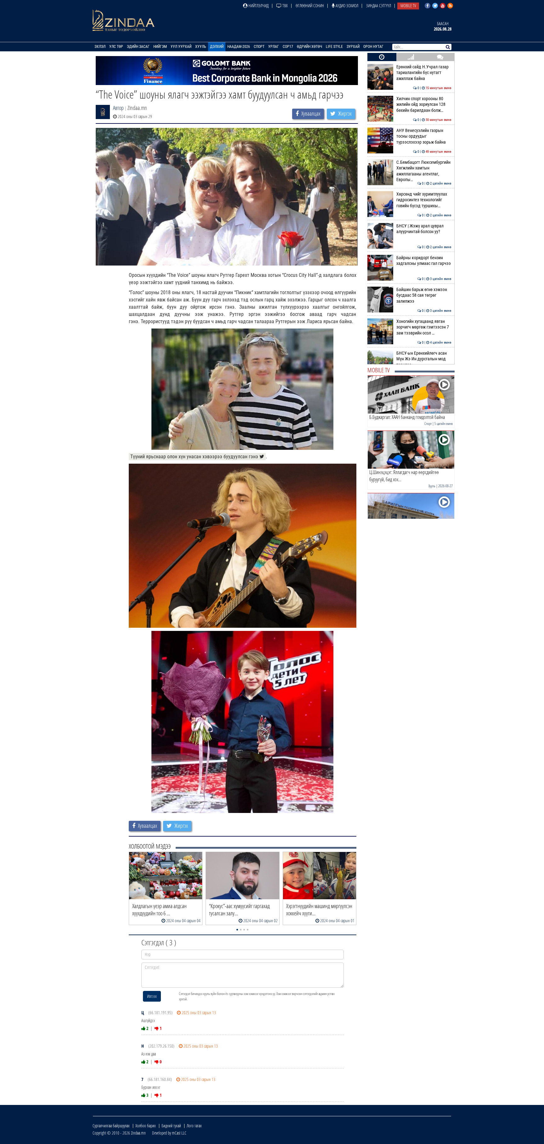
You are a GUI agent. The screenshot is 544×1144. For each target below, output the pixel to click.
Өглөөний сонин (310, 6)
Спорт (259, 46)
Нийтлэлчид (258, 6)
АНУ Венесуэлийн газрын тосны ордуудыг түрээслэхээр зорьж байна (423, 136)
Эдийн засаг (138, 46)
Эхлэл (99, 46)
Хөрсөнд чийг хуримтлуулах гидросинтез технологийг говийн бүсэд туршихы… (423, 200)
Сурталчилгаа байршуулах (111, 1126)
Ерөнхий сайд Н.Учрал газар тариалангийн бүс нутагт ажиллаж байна (423, 72)
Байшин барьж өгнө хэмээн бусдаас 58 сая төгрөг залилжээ (423, 295)
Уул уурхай (181, 46)
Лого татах (194, 1126)
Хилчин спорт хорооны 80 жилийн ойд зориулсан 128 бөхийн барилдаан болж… (423, 104)
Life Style (334, 46)
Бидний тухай (171, 1126)
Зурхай (353, 46)
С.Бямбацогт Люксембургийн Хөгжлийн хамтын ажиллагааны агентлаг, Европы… (423, 171)
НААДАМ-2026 (238, 46)
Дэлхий (217, 46)
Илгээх (152, 996)
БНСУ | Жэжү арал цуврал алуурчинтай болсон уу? (423, 228)
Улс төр (116, 46)
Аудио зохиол (346, 6)
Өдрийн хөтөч (309, 46)
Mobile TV (408, 6)
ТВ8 (284, 6)
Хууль (200, 46)
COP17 (288, 46)
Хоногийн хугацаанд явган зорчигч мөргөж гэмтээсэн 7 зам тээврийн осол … (423, 327)
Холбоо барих (145, 1126)
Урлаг (273, 46)
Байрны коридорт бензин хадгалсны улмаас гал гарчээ (423, 260)
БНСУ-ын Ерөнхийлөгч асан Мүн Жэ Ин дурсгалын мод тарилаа (423, 359)
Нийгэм (160, 46)
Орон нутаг (373, 46)
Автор (118, 108)
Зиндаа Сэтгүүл (378, 6)
